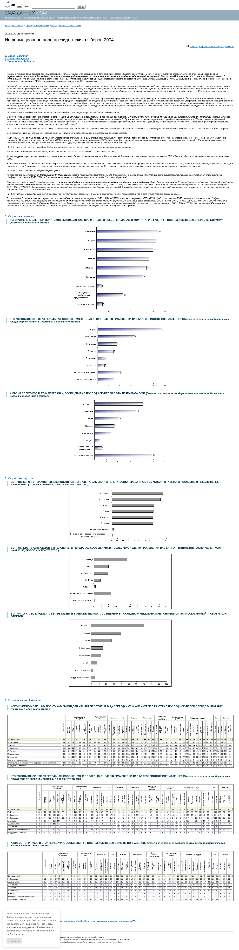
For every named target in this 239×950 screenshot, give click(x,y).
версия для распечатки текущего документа (212, 46)
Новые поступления (67, 17)
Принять (14, 941)
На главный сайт (13, 17)
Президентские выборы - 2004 (66, 25)
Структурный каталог (90, 17)
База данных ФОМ (14, 25)
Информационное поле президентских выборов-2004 (110, 921)
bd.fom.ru (73, 937)
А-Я (104, 17)
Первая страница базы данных (39, 17)
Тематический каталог (120, 17)
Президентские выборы (37, 25)
